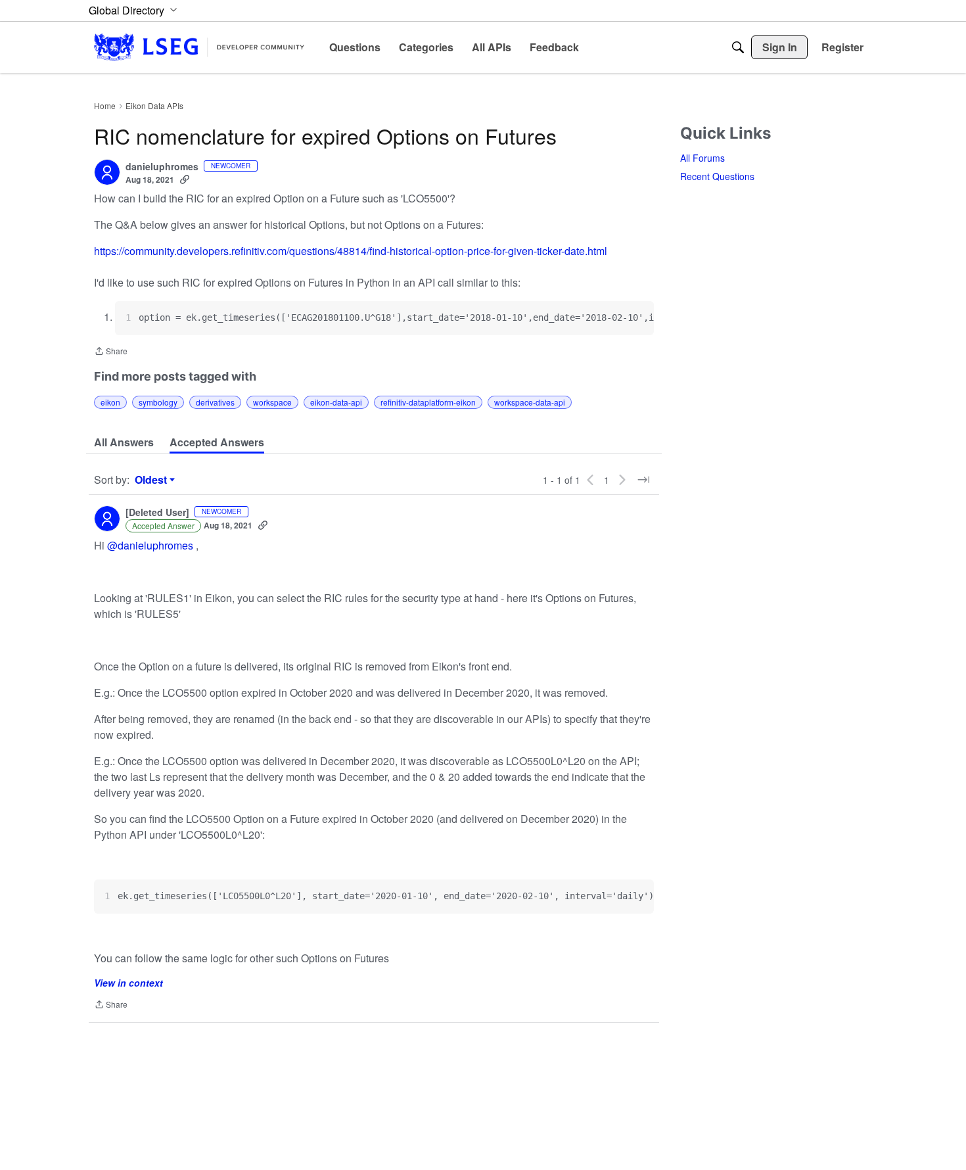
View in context (128, 982)
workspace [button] (272, 402)
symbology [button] (158, 402)
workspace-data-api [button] (529, 402)
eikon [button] (110, 402)
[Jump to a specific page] (643, 479)
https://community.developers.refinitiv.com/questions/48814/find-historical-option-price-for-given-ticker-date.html (350, 250)
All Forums (702, 157)
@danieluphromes (150, 545)
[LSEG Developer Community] (199, 47)
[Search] (738, 47)
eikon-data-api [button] (336, 402)
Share (110, 352)
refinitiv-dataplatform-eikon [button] (428, 402)
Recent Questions (717, 176)
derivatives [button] (215, 402)
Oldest (152, 480)
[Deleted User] (157, 513)
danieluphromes (162, 167)
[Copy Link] (185, 179)
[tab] (124, 442)
